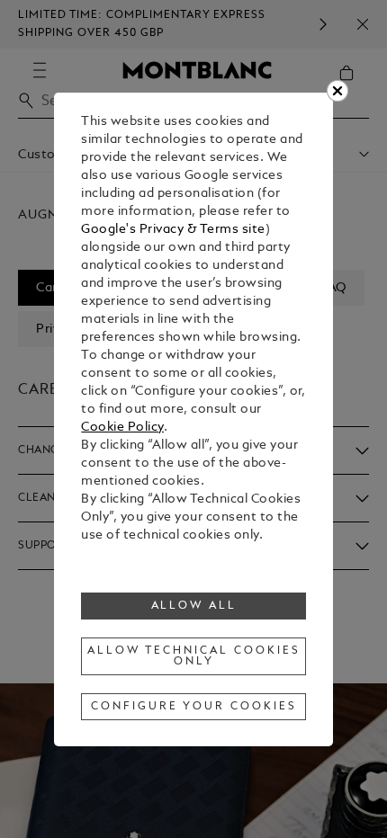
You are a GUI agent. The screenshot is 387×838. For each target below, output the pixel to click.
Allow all (194, 606)
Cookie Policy (122, 427)
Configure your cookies (193, 706)
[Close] (337, 91)
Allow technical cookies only (193, 656)
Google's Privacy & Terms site (173, 230)
